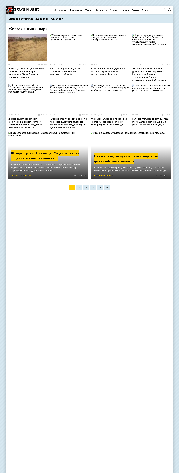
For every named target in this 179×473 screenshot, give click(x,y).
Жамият (89, 9)
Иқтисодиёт (75, 9)
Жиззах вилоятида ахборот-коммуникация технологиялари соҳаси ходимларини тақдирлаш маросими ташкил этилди (25, 123)
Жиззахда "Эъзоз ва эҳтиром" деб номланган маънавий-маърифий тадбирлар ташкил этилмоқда (109, 121)
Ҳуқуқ (145, 9)
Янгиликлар (60, 9)
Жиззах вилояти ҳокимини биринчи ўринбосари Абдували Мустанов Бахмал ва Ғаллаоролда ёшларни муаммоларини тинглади (68, 123)
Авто (116, 9)
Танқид (125, 9)
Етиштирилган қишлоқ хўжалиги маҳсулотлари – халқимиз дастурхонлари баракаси (108, 71)
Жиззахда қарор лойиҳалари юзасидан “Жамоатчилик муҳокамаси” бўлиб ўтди (65, 71)
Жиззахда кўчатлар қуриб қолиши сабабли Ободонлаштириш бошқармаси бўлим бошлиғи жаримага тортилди (26, 72)
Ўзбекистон (102, 9)
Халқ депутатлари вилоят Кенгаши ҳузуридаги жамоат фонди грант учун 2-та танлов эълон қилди (150, 121)
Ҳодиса (135, 9)
